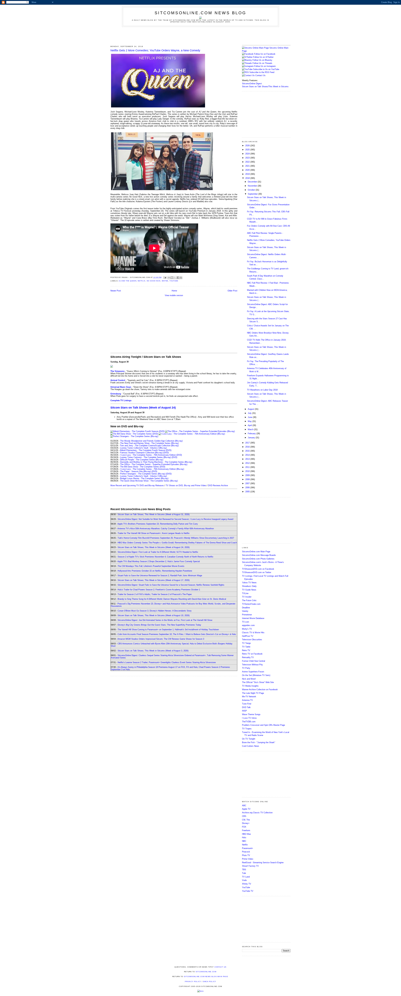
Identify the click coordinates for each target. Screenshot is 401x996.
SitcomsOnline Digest (252, 83)
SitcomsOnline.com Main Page (256, 551)
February (252, 433)
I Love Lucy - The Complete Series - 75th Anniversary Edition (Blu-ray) (152, 469)
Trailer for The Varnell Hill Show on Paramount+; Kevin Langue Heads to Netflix (154, 533)
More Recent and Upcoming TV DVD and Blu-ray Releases (137, 485)
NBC (244, 841)
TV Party (246, 668)
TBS (244, 869)
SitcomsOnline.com (206, 972)
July (250, 413)
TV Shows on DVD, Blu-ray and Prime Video (186, 485)
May (250, 421)
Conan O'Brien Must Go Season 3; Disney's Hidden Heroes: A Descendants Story (155, 611)
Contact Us (260, 75)
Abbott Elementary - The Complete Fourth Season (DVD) (145, 450)
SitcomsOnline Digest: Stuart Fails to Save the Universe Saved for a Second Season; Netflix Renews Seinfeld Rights (171, 585)
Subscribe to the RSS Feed (261, 72)
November (253, 186)
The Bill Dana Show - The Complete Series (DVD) (142, 467)
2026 (247, 145)
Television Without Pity (252, 664)
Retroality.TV (248, 657)
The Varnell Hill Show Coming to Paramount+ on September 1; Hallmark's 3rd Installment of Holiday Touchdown (168, 629)
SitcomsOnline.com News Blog (200, 12)
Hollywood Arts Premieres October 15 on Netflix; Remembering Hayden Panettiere (155, 571)
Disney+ (246, 823)
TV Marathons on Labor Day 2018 (262, 390)
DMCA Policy (209, 981)
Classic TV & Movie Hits (253, 632)
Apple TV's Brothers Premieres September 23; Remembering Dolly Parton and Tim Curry (157, 524)
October (252, 190)
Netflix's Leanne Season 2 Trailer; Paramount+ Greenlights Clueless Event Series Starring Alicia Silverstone (167, 662)
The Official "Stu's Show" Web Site (258, 682)
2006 (247, 487)
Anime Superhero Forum (253, 671)
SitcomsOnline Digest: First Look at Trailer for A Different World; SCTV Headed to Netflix (158, 552)
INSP (244, 711)
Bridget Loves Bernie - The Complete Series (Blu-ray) (144, 478)
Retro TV (246, 650)
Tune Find (246, 704)
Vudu (244, 880)
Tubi (244, 873)
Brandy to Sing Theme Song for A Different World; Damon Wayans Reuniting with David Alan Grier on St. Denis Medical (172, 599)
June (250, 417)
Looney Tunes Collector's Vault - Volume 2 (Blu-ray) (143, 448)
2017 (247, 443)
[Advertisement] (200, 35)
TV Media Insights (250, 686)
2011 (247, 467)
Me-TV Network (249, 696)
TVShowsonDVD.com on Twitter (256, 572)
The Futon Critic (249, 600)
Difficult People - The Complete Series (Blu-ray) (141, 459)
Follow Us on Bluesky (262, 60)
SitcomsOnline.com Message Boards (259, 555)
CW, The (246, 820)
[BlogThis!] (172, 277)
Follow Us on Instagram (265, 66)
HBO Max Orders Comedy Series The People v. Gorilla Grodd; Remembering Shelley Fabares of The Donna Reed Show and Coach (177, 542)
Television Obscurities (252, 639)
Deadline (246, 607)
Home (174, 291)
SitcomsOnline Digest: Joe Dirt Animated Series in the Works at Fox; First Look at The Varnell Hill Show (165, 620)
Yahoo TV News (249, 582)
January (252, 437)
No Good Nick (154, 281)
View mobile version (174, 295)
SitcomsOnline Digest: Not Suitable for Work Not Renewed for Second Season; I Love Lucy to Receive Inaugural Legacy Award (175, 519)
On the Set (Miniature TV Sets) (256, 675)
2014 (247, 455)
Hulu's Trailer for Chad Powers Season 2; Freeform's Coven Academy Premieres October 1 (159, 589)
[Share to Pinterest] (180, 277)
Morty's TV (247, 629)
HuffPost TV (247, 636)
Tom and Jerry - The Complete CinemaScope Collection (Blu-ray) (149, 445)
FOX (244, 827)
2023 (247, 158)
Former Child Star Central (253, 661)
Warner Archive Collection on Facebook (260, 689)
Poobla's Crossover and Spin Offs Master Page (263, 725)
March (251, 429)
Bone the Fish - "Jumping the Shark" (258, 742)
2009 (247, 475)
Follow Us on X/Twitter (263, 57)
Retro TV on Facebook (252, 654)
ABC (244, 805)
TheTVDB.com (248, 721)
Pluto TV (246, 855)
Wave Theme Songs (251, 714)
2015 (247, 451)
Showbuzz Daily (249, 586)
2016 (247, 447)
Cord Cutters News (250, 746)
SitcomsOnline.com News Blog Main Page (206, 976)
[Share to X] (175, 277)
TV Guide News (249, 590)
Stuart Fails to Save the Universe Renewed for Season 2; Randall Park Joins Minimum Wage (160, 575)
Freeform (246, 830)
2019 (247, 174)
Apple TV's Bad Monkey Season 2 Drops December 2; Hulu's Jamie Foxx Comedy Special (158, 561)
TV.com (245, 622)
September (253, 194)
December (253, 182)
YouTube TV (247, 891)
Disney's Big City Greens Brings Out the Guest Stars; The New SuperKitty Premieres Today (159, 625)
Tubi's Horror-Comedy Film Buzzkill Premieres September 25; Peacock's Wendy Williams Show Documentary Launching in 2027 (176, 538)
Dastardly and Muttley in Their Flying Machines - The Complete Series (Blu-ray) (156, 462)
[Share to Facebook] (178, 277)
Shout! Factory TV (250, 866)
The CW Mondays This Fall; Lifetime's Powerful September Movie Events (151, 566)
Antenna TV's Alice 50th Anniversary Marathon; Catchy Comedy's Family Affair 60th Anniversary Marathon (165, 528)
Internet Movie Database (253, 618)
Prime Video (247, 859)
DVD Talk (246, 707)
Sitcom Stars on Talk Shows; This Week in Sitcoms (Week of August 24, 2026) (154, 547)
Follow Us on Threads (262, 63)
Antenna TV (247, 700)
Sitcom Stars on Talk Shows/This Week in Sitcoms (265, 86)
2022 (247, 162)
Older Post (232, 291)
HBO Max (246, 834)
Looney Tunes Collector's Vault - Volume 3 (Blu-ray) (143, 476)
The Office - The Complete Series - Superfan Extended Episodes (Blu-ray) (153, 464)
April (250, 425)
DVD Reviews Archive (218, 485)
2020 (247, 170)
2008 (247, 479)
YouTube (173, 281)
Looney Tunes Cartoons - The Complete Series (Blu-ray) (145, 457)
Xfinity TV (246, 884)
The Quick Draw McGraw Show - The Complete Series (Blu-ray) (149, 481)
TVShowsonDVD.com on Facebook (258, 569)
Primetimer (247, 614)
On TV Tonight (248, 739)
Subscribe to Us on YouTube (266, 69)
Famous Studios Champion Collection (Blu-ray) (141, 452)
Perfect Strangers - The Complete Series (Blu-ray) (142, 474)
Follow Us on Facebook (264, 54)
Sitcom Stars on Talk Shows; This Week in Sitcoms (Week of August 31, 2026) (154, 514)
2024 (247, 154)
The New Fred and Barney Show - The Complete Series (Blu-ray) (149, 443)
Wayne (165, 281)
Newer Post (115, 291)
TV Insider (246, 597)
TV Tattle (246, 647)
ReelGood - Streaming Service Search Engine (263, 862)
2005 (247, 491)
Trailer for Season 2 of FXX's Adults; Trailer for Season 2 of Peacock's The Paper (155, 594)
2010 (247, 471)
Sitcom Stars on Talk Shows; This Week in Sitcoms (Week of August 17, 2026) (154, 580)
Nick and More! (249, 679)
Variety (245, 611)
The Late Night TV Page (253, 693)
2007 (247, 483)
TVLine (245, 593)
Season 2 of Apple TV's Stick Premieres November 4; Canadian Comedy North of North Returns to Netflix (165, 557)
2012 (247, 463)
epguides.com (248, 625)
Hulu (244, 837)
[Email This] (169, 277)
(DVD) (166, 452)
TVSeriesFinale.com (251, 604)
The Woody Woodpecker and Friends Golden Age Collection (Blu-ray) (151, 441)
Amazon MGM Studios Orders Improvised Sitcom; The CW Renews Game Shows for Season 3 (160, 639)
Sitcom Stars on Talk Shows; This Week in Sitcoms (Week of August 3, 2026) (153, 650)
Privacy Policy (193, 981)
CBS (244, 816)
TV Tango (246, 643)
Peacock (246, 852)
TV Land (246, 877)
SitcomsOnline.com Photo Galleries (258, 559)
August (251, 409)
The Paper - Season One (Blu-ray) (135, 471)
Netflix (141, 281)
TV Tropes (247, 728)
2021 (247, 166)
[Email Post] (165, 277)
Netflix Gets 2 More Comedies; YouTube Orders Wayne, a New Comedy (155, 50)
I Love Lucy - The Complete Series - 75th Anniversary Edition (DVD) (151, 455)
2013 (247, 459)
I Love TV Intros (249, 718)
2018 (247, 178)
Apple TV (246, 809)
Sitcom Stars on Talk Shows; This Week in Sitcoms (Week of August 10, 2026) (154, 615)
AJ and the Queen (127, 281)
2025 (247, 149)
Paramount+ (247, 848)
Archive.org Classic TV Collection (257, 812)
